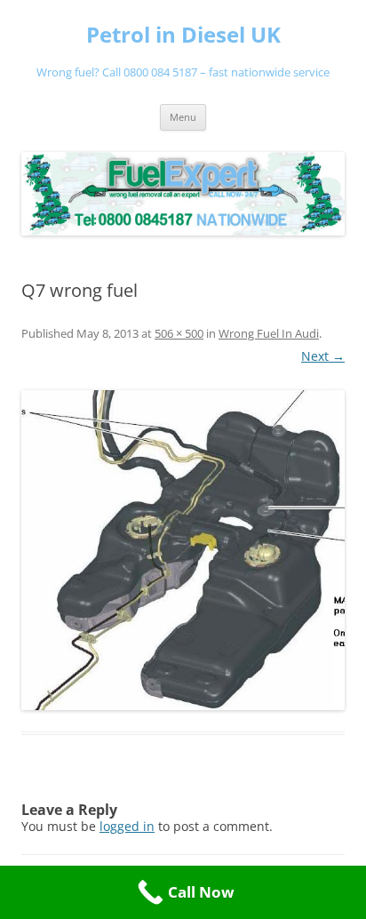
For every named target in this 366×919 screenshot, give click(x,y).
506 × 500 (179, 333)
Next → (323, 356)
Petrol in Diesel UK (183, 35)
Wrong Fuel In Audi (269, 333)
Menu (183, 117)
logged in (127, 826)
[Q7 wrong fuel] (183, 550)
